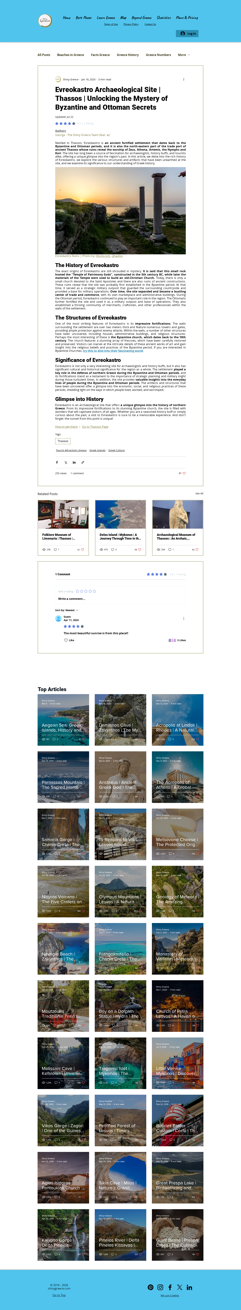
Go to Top (59, 1295)
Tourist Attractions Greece (71, 450)
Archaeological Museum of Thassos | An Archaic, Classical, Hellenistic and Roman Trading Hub (176, 536)
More (182, 55)
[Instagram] (160, 1287)
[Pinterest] (150, 1287)
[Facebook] (170, 1287)
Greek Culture (116, 450)
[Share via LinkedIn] (74, 462)
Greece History (128, 55)
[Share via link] (83, 462)
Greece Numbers (158, 55)
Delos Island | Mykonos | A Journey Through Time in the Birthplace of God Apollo (120, 536)
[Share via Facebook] (57, 462)
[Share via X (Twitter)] (65, 462)
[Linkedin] (189, 1287)
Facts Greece (100, 55)
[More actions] (184, 79)
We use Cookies (170, 1295)
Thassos (63, 441)
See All (199, 493)
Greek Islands (97, 450)
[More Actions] (184, 618)
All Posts (44, 55)
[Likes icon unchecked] (66, 640)
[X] (179, 1287)
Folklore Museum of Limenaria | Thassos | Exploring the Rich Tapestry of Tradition (61, 536)
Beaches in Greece (70, 55)
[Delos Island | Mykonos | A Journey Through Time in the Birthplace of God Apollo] (120, 514)
